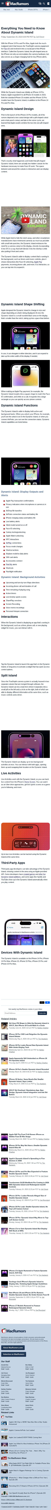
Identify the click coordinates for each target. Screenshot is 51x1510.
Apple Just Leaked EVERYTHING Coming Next (25, 1437)
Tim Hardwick (43, 1039)
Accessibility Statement (7, 1503)
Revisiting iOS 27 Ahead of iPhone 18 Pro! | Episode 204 (28, 1486)
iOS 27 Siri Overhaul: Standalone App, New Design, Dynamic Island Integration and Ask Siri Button (28, 1092)
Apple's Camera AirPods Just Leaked (22, 1430)
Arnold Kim (4, 1365)
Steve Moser (5, 1405)
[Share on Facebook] (47, 1002)
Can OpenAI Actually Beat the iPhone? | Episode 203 (27, 1493)
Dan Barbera (5, 1397)
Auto (37, 1506)
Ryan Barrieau (30, 1397)
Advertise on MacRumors (13, 1354)
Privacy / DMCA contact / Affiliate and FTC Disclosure (16, 1499)
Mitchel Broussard (7, 1381)
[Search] (45, 4)
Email (2, 1369)
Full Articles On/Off (18, 1506)
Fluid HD (32, 1506)
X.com (7, 1369)
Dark (45, 1506)
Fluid (27, 1506)
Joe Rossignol (45, 1200)
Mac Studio (19, 10)
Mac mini (6, 10)
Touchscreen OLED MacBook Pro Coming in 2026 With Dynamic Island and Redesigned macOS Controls (29, 1185)
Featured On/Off (6, 1506)
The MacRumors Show (17, 1458)
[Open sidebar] (48, 4)
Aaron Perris (29, 1405)
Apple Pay (38, 262)
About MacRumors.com (13, 1348)
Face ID (7, 49)
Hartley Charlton (42, 1028)
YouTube (8, 1417)
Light (41, 1506)
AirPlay (9, 543)
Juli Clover (40, 37)
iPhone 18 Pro (33, 10)
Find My (9, 564)
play (25, 220)
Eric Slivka (29, 1365)
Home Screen (29, 782)
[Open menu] (2, 3)
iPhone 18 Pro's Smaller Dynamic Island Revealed (29, 1069)
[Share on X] (42, 1002)
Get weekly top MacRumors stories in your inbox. (25, 1009)
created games (29, 874)
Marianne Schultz (31, 1389)
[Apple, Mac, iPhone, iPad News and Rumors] (17, 6)
